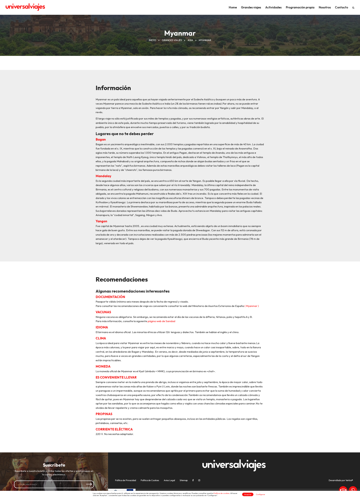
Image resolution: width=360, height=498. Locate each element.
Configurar (260, 494)
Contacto (341, 7)
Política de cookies (222, 493)
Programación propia (300, 7)
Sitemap (184, 480)
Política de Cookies (150, 480)
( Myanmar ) (252, 306)
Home (233, 7)
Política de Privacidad (125, 480)
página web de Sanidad (161, 321)
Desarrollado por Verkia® (341, 480)
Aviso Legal (169, 480)
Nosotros (325, 7)
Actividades (273, 7)
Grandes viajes (251, 7)
